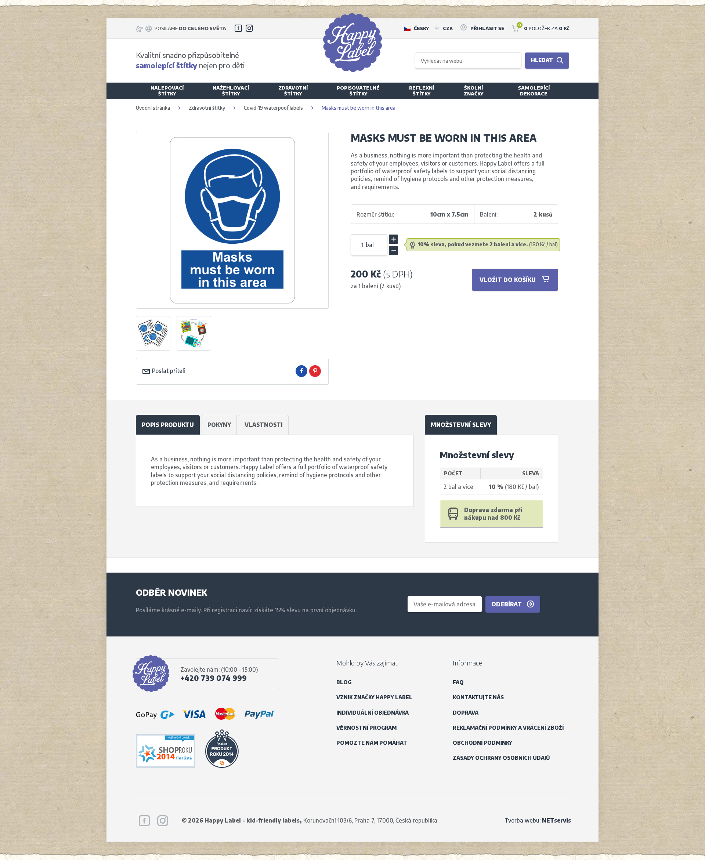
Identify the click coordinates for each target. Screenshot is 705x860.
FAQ (458, 682)
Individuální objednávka (372, 713)
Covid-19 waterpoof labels (274, 108)
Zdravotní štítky (207, 108)
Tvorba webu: (538, 820)
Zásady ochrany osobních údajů (501, 758)
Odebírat (507, 603)
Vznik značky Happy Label (374, 697)
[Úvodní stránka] (352, 42)
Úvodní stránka (153, 108)
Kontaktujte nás (478, 697)
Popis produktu (168, 424)
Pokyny (219, 424)
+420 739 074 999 (213, 678)
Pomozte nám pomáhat (371, 743)
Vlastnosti (264, 424)
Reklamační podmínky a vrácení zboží (508, 728)
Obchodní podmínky (482, 743)
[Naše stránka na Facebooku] (238, 28)
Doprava (465, 713)
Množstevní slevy (461, 424)
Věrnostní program (366, 728)
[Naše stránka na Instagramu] (249, 28)
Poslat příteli (168, 370)
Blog (343, 682)
